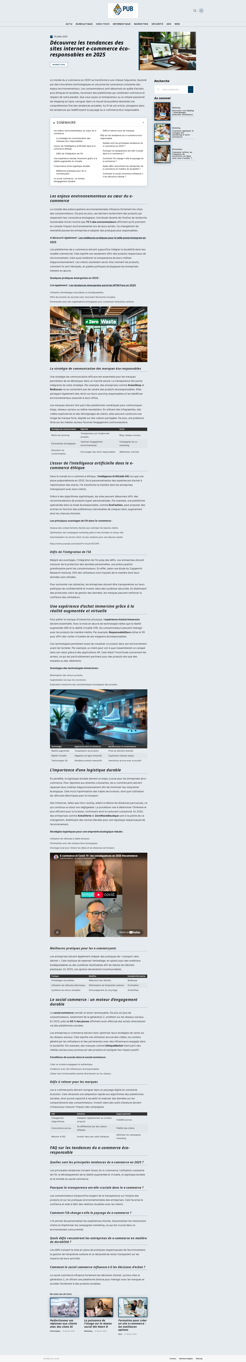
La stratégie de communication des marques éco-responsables (73, 139)
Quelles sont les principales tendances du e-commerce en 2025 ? (123, 144)
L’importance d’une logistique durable (72, 166)
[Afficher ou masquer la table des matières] (110, 122)
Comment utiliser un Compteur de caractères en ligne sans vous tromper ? (182, 155)
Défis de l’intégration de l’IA (69, 153)
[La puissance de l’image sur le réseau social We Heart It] (98, 1307)
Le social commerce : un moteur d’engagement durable (69, 180)
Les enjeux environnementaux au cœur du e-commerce (75, 132)
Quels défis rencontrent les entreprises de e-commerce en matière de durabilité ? (123, 167)
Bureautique (177, 149)
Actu (120, 1334)
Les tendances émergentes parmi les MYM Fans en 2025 (102, 285)
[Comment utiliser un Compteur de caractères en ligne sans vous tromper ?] (162, 154)
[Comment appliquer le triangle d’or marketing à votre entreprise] (162, 133)
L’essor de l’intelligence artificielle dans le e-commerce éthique (75, 147)
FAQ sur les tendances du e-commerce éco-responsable (121, 136)
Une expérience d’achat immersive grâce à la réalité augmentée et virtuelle (75, 159)
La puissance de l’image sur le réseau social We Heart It (98, 1323)
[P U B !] (123, 10)
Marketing (59, 65)
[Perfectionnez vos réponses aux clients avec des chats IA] (64, 1307)
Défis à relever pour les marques (118, 130)
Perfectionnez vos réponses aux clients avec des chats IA (63, 1323)
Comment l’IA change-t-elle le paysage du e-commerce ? (123, 159)
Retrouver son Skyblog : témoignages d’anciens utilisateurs (183, 112)
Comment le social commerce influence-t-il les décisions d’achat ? (123, 175)
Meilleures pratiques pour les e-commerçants (71, 172)
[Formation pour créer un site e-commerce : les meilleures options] (133, 1307)
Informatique (55, 1331)
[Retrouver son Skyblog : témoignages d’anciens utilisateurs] (162, 111)
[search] (195, 10)
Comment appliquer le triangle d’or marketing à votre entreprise (183, 134)
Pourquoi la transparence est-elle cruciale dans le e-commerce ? (123, 152)
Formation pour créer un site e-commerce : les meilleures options (132, 1325)
